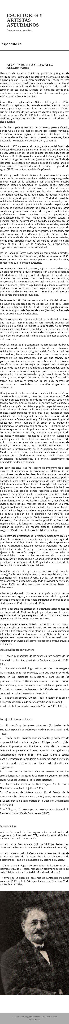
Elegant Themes (32, 1016)
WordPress (34, 1019)
